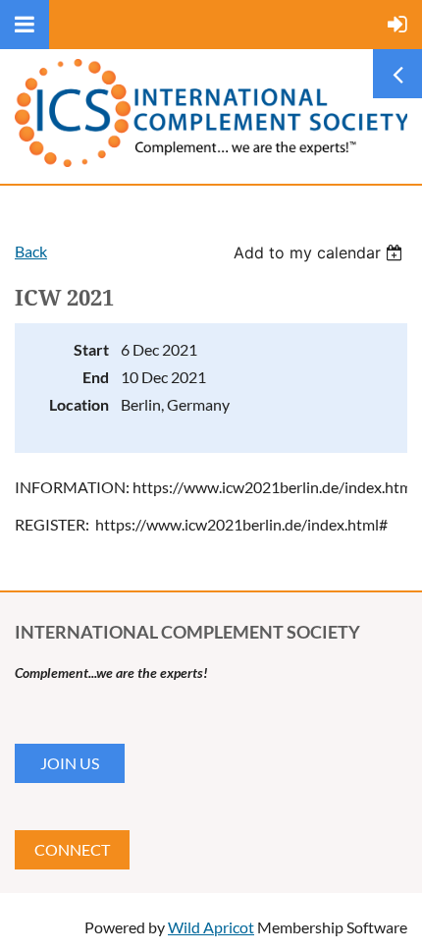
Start (91, 349)
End (95, 376)
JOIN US (69, 763)
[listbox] (320, 252)
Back (31, 251)
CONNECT (72, 849)
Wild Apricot (211, 927)
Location (79, 404)
